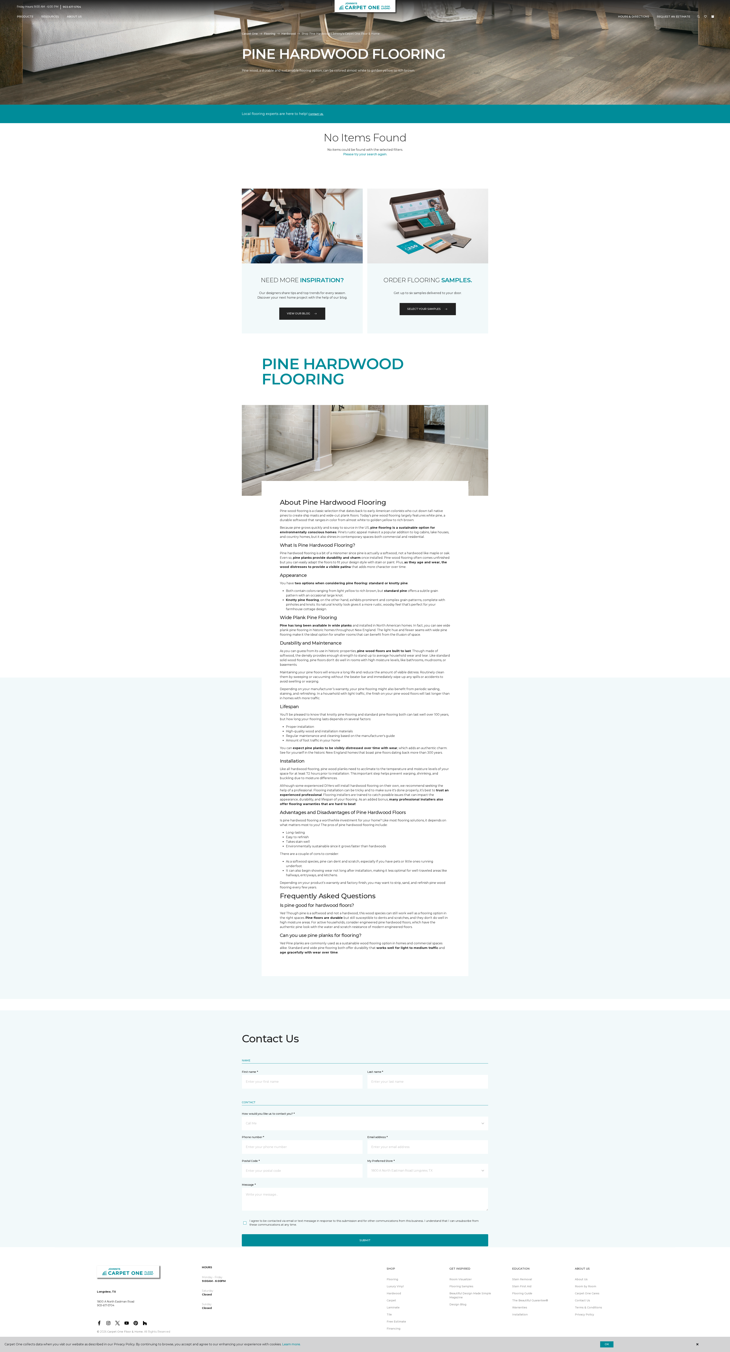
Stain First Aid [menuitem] (521, 1286)
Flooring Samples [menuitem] (461, 1286)
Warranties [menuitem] (519, 1307)
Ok (607, 1344)
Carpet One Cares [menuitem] (587, 1293)
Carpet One (250, 33)
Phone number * (253, 1137)
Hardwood (288, 33)
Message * (249, 1184)
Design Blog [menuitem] (457, 1304)
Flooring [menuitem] (392, 1279)
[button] (698, 17)
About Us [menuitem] (581, 1279)
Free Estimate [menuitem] (396, 1321)
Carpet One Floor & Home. (125, 1331)
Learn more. (291, 1344)
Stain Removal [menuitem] (522, 1279)
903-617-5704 (72, 7)
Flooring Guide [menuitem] (522, 1293)
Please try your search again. (365, 154)
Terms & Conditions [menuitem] (588, 1307)
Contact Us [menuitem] (582, 1300)
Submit (365, 1240)
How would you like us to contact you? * (268, 1113)
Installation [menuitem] (520, 1314)
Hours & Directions (633, 16)
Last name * (375, 1072)
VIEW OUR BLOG (298, 313)
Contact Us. (316, 114)
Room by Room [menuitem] (585, 1286)
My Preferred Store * (380, 1161)
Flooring (269, 33)
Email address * (377, 1137)
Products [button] (25, 16)
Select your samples (424, 309)
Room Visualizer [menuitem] (460, 1279)
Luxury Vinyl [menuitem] (395, 1286)
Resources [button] (50, 16)
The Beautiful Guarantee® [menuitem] (530, 1300)
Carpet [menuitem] (391, 1300)
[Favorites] (705, 17)
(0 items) (712, 16)
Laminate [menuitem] (393, 1307)
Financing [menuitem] (393, 1328)
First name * (250, 1072)
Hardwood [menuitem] (394, 1293)
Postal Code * (250, 1161)
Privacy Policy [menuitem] (584, 1314)
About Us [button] (74, 16)
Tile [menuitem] (389, 1314)
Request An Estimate (673, 16)
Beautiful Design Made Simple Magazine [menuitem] (470, 1295)
